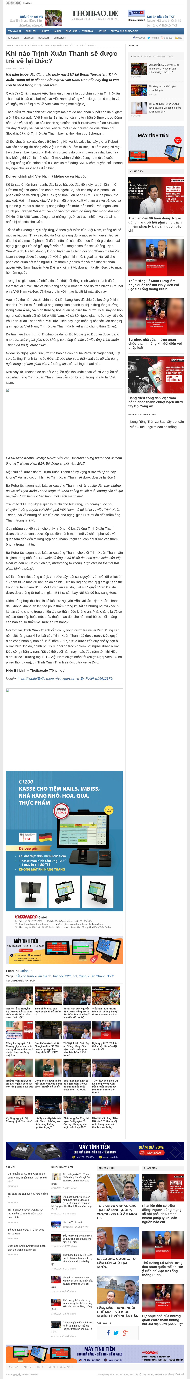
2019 (16, 45)
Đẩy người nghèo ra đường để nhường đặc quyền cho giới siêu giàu (77, 1238)
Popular (146, 57)
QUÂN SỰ (65, 1367)
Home (9, 45)
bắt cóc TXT (62, 976)
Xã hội (57, 31)
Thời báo (17, 1374)
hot (75, 976)
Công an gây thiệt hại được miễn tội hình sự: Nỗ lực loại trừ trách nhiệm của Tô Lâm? (71, 1327)
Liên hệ (102, 31)
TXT (110, 976)
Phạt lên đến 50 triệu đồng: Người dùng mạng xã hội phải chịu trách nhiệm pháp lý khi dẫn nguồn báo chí (155, 224)
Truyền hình (107, 1168)
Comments (159, 57)
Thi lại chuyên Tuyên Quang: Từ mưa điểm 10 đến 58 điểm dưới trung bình (25, 1213)
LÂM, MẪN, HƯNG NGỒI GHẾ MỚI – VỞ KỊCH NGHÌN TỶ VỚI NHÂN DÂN (117, 1312)
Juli (22, 45)
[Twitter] (118, 1334)
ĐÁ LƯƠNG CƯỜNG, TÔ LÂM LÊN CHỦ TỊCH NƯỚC (116, 1263)
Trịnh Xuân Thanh (92, 976)
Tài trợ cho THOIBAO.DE (124, 31)
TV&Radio (87, 31)
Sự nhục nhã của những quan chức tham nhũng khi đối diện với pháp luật (155, 344)
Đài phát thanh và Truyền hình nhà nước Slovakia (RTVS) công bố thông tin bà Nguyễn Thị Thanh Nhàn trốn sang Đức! (71, 1203)
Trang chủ (14, 31)
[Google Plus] (127, 1334)
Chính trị (31, 31)
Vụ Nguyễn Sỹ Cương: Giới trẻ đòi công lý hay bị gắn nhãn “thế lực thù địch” (27, 1177)
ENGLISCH (13, 38)
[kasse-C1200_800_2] (64, 933)
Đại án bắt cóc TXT (161, 17)
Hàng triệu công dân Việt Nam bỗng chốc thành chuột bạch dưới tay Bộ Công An (155, 402)
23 (28, 45)
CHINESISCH (60, 38)
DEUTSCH (29, 38)
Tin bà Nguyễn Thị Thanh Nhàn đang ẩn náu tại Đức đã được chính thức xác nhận (71, 1179)
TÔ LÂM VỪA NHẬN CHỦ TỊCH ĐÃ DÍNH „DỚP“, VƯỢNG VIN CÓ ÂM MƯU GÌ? (117, 1212)
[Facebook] (110, 1334)
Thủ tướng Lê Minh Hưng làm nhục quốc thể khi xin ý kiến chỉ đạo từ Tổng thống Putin (153, 285)
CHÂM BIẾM (137, 171)
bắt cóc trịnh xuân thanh (33, 976)
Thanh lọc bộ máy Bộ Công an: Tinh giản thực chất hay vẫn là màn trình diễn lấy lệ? (72, 1260)
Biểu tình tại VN (31, 17)
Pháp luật (71, 31)
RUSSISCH (43, 38)
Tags (170, 57)
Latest (135, 57)
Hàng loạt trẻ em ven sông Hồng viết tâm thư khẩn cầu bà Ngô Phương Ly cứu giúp (72, 1282)
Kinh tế (45, 31)
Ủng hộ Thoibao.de (41, 3)
